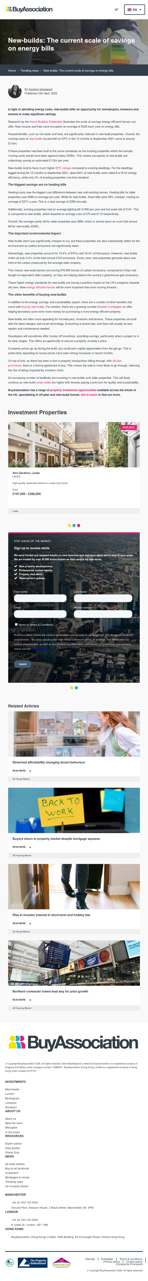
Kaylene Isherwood (40, 89)
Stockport (11, 1107)
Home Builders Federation (46, 121)
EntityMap (107, 1259)
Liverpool (10, 1103)
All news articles (15, 1164)
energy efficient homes (40, 287)
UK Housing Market (22, 855)
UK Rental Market (21, 778)
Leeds (16, 476)
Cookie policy (134, 1261)
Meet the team (14, 1123)
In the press (12, 1132)
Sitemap (90, 1259)
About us (10, 1118)
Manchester (12, 1089)
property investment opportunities (73, 390)
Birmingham (12, 1098)
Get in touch (89, 395)
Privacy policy (111, 1261)
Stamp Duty (12, 1152)
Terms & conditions (130, 1259)
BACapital (11, 1127)
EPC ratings (63, 168)
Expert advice (13, 1143)
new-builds (35, 138)
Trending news (29, 70)
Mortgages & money (17, 1177)
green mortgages (111, 307)
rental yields (43, 382)
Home (12, 70)
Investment (11, 1173)
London (9, 1094)
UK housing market (16, 1186)
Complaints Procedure (129, 1264)
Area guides (12, 1148)
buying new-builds (33, 307)
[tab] (69, 525)
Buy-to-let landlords (17, 1168)
